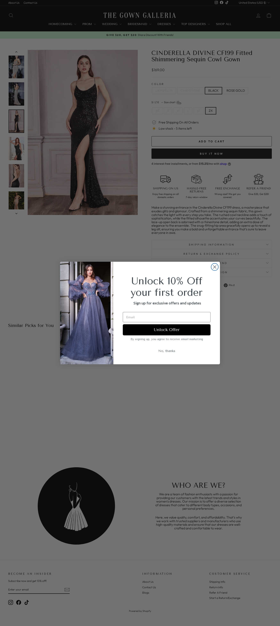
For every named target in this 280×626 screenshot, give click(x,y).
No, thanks (166, 351)
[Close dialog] (214, 267)
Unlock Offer (167, 329)
